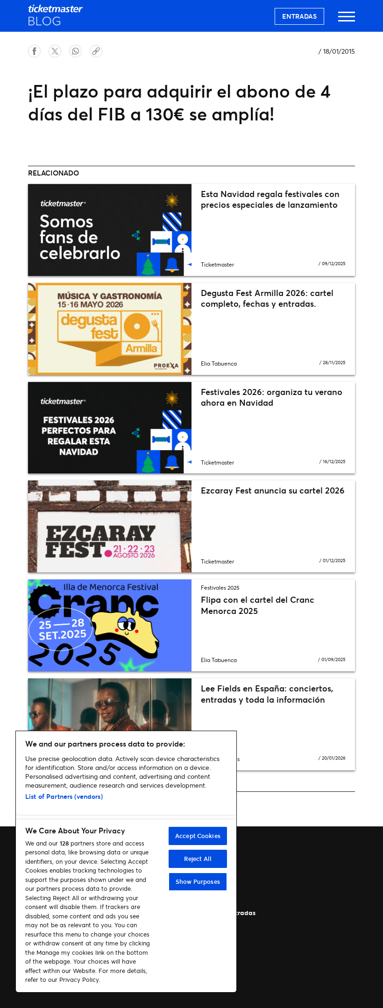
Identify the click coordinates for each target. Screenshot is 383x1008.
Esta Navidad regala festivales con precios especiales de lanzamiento (270, 199)
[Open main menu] (346, 20)
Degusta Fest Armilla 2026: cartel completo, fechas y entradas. (267, 298)
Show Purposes (198, 881)
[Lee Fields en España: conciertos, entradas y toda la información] (110, 724)
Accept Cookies (197, 836)
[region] (126, 861)
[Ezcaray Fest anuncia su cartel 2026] (110, 526)
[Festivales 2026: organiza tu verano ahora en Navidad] (110, 428)
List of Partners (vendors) (64, 796)
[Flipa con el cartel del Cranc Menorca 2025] (110, 625)
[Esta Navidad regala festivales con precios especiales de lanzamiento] (110, 230)
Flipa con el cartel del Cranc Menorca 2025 (257, 605)
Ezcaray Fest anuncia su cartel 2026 (273, 490)
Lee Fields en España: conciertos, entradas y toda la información (267, 694)
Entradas (299, 16)
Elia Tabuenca (219, 363)
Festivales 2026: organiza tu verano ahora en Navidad (271, 397)
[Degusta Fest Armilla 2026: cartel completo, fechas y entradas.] (110, 329)
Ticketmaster (217, 264)
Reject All (198, 858)
